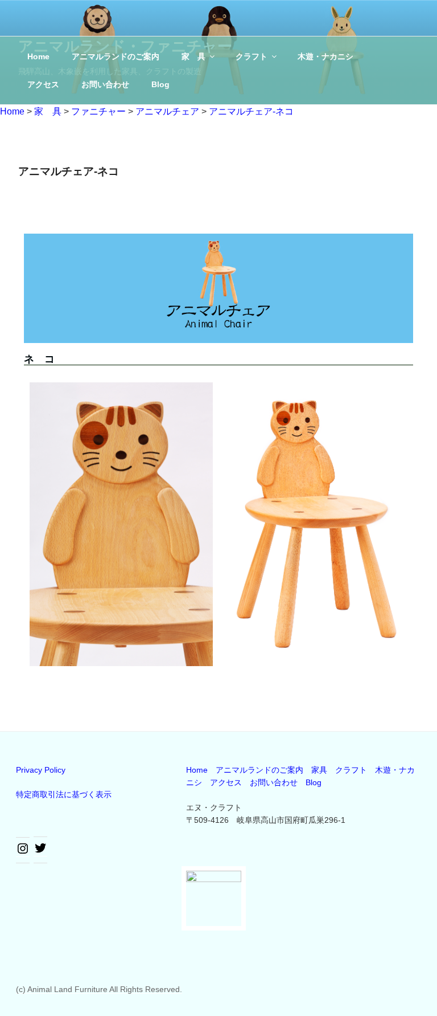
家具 (319, 769)
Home (38, 56)
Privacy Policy (40, 769)
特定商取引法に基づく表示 (64, 794)
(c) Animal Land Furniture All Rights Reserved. (99, 989)
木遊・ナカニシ (325, 56)
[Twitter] (40, 851)
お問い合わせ (105, 84)
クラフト (251, 56)
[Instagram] (23, 852)
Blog (160, 84)
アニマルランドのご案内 (115, 56)
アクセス (43, 84)
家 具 (193, 56)
